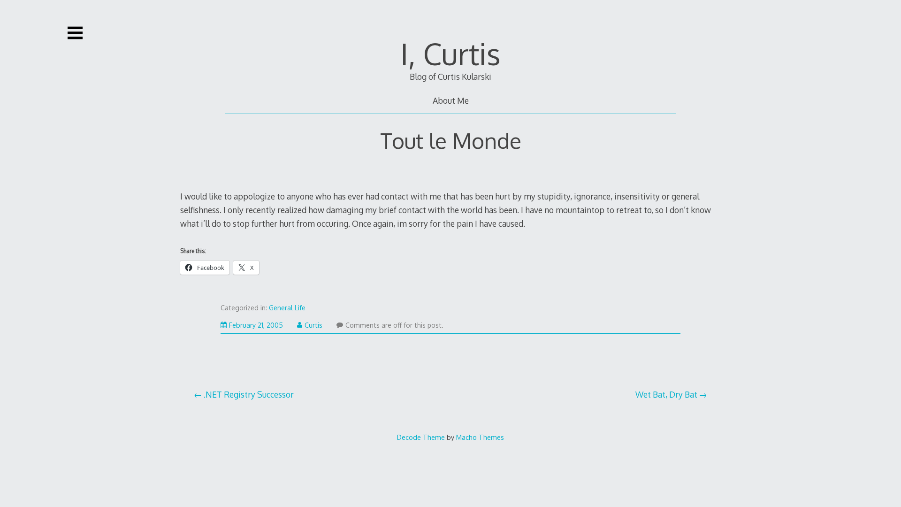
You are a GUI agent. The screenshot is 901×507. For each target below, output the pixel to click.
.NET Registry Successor (249, 394)
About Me (451, 100)
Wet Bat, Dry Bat (666, 394)
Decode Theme (421, 437)
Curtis (313, 325)
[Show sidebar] (75, 32)
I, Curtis (450, 53)
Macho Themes (480, 437)
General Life (287, 308)
